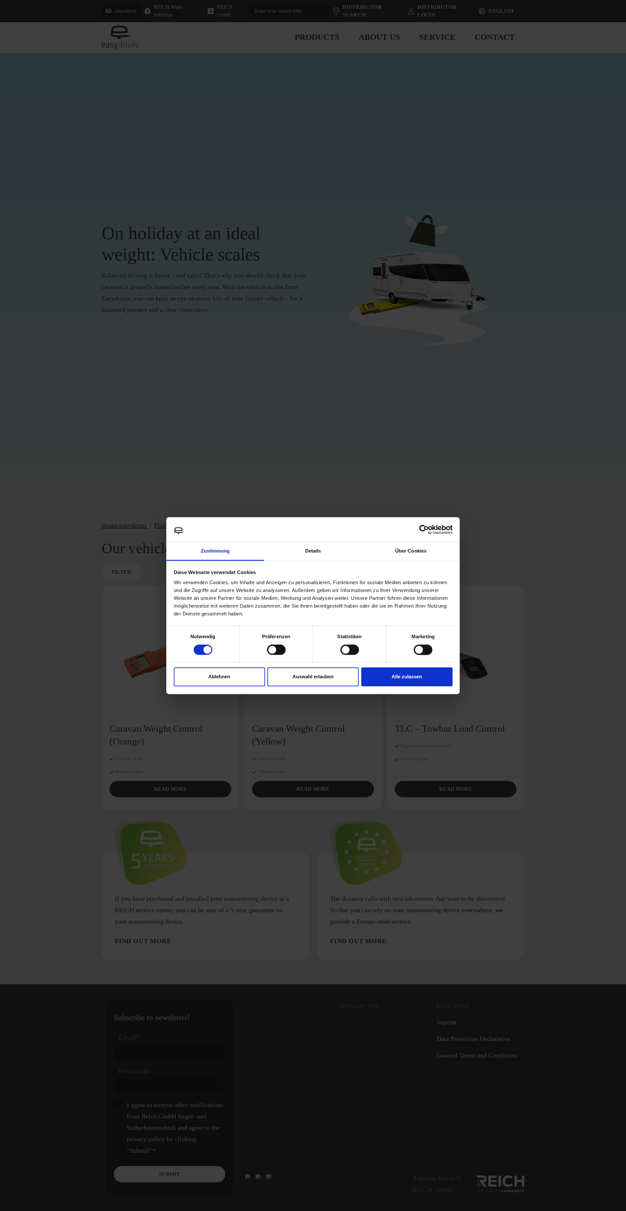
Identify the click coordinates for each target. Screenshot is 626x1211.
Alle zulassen (407, 677)
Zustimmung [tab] (215, 551)
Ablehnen (219, 677)
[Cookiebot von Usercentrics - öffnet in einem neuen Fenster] (424, 529)
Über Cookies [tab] (410, 551)
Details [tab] (313, 551)
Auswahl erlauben (313, 677)
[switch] (276, 649)
